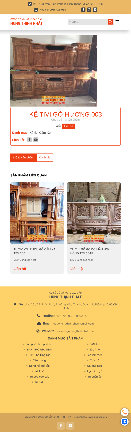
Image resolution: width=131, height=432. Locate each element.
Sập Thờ (94, 349)
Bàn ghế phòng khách (39, 344)
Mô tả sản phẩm (23, 157)
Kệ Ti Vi (39, 371)
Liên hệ (68, 126)
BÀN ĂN (94, 344)
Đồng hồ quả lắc (39, 365)
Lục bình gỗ (94, 371)
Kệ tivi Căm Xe (40, 132)
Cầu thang (39, 360)
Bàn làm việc (94, 355)
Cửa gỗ (94, 360)
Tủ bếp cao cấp (39, 376)
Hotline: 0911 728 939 (52, 9)
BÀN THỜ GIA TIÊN (39, 349)
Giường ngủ (94, 365)
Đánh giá (44, 157)
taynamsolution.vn (97, 417)
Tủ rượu (39, 382)
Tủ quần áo (95, 376)
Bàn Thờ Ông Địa (39, 355)
